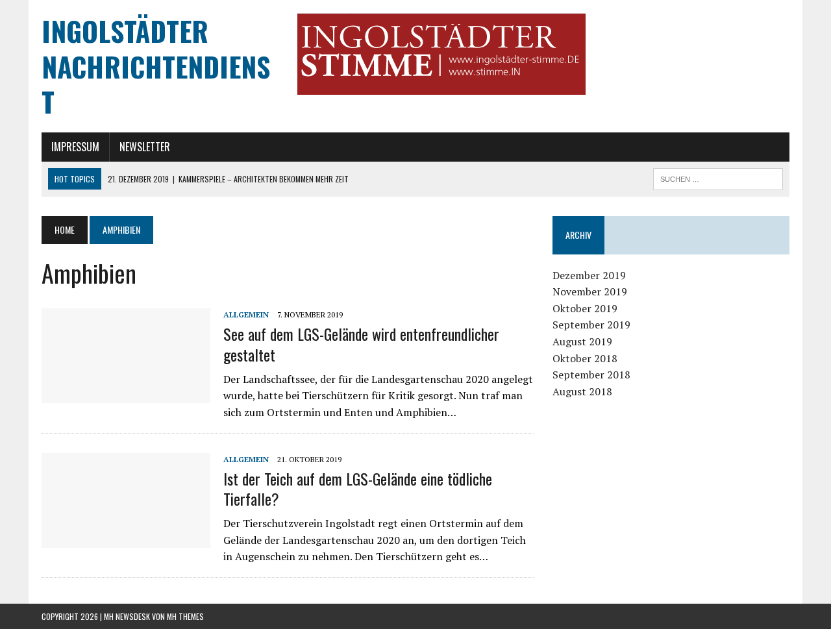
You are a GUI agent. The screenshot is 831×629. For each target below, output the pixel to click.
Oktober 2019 (584, 308)
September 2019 (591, 324)
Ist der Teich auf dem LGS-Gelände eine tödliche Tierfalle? (357, 488)
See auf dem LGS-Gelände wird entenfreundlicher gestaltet (361, 343)
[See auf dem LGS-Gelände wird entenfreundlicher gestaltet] (126, 395)
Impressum (75, 146)
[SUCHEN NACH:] (718, 177)
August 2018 (582, 391)
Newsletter (144, 146)
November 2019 (589, 291)
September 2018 (591, 374)
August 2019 (582, 341)
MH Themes (185, 616)
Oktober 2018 (584, 358)
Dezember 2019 (589, 275)
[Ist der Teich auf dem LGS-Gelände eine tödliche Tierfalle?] (126, 539)
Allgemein (246, 314)
